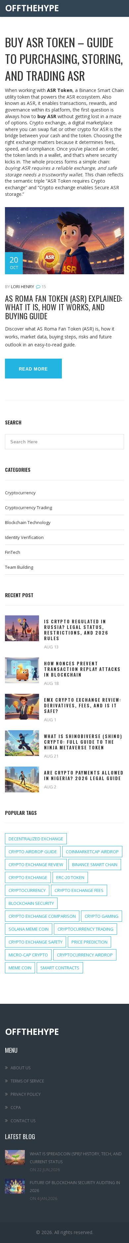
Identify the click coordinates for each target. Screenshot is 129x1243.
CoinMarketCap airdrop (92, 852)
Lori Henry (22, 286)
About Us (20, 1068)
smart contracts (59, 968)
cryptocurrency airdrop (85, 955)
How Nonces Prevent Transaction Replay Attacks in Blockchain (82, 669)
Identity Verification (24, 537)
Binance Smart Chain (94, 864)
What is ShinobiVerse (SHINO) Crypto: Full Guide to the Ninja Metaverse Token (83, 741)
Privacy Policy (26, 1094)
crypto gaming (101, 916)
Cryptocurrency (20, 493)
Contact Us (23, 1121)
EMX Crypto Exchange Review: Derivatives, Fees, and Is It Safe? (82, 705)
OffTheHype (32, 8)
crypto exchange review (36, 864)
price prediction (89, 942)
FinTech (12, 552)
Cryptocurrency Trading (28, 508)
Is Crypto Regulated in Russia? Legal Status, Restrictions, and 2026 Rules (76, 630)
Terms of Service (27, 1081)
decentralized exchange (36, 839)
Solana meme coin (29, 929)
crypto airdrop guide (33, 852)
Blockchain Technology (28, 522)
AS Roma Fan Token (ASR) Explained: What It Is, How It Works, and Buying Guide (63, 307)
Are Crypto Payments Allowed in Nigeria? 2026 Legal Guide (84, 775)
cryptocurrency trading (85, 929)
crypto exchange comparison (42, 916)
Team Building (19, 567)
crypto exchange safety (36, 942)
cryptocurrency (27, 890)
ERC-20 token (70, 877)
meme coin (20, 968)
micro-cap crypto (28, 955)
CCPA (16, 1107)
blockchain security (31, 903)
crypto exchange (28, 877)
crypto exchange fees (79, 890)
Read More (33, 369)
